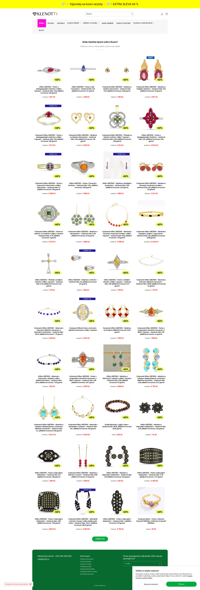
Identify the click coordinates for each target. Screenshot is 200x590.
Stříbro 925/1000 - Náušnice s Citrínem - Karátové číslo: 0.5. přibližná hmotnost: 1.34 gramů (83, 282)
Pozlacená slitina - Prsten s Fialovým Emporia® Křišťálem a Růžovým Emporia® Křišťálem (151, 521)
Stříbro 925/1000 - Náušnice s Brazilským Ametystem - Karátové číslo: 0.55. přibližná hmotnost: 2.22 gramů (117, 185)
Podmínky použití (85, 566)
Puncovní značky (85, 564)
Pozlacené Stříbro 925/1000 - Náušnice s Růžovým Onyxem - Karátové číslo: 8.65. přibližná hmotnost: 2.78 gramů (83, 475)
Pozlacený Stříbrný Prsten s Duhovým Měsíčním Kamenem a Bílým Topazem (83, 329)
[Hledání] (132, 14)
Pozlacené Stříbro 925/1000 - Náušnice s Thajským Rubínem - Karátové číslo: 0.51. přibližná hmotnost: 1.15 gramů (151, 89)
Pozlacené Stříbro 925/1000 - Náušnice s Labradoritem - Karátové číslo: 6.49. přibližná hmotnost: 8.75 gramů (83, 234)
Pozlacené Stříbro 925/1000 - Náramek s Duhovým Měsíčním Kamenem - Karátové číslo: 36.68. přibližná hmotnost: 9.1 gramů (151, 283)
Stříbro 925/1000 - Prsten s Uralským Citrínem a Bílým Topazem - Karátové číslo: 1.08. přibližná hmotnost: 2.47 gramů (117, 283)
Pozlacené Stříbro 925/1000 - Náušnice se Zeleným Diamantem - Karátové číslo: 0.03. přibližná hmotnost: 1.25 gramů (83, 138)
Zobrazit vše (100, 539)
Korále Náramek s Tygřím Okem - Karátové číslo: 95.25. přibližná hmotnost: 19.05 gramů (117, 427)
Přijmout (181, 584)
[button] (74, 23)
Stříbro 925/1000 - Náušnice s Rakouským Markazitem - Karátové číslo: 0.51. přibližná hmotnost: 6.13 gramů (117, 475)
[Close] (30, 584)
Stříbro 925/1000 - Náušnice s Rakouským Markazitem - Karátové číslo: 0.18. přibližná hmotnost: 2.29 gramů (151, 427)
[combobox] (109, 14)
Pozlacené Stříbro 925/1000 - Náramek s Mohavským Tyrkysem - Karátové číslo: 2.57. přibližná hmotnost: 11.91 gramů (83, 427)
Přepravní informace (86, 559)
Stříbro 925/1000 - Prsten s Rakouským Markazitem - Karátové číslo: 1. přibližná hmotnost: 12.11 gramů (117, 521)
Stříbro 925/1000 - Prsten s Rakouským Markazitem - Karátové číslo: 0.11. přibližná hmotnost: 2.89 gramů (49, 475)
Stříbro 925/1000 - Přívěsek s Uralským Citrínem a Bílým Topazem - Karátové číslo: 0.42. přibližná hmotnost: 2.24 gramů (49, 283)
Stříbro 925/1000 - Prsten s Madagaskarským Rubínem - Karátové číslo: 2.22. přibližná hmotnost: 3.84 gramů (151, 138)
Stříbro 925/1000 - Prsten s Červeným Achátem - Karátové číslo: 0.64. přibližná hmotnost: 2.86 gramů (83, 185)
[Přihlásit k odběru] (159, 563)
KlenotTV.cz (102, 585)
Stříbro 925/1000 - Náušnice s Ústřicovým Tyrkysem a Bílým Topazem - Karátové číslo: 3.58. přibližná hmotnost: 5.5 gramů (117, 379)
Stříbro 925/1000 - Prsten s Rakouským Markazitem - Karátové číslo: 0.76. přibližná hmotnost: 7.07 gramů (151, 475)
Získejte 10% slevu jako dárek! (16, 584)
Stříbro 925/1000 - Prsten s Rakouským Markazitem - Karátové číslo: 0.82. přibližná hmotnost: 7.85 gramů (49, 521)
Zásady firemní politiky (87, 569)
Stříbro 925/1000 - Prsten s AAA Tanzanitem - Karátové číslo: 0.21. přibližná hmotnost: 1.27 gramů (83, 89)
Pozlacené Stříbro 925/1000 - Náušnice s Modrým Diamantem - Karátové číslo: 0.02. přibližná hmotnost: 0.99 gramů (117, 89)
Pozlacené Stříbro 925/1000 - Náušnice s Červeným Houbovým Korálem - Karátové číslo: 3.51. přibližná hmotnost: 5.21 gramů (151, 186)
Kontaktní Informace (87, 574)
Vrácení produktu (85, 561)
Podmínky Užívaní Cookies (88, 571)
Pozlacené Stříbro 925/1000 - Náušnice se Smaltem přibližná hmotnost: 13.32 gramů (117, 330)
